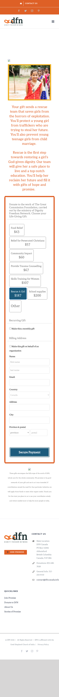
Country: (13, 389)
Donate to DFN (11, 602)
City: (11, 414)
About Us (8, 607)
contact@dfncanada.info (46, 580)
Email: (12, 377)
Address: (13, 402)
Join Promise (10, 598)
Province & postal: (17, 427)
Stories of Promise (12, 611)
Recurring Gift (17, 320)
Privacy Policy (43, 645)
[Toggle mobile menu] (53, 21)
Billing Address (17, 338)
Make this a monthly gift (23, 328)
